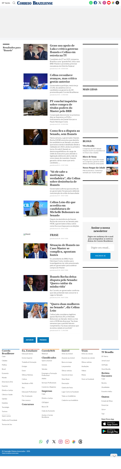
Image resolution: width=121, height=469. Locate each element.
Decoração (65, 383)
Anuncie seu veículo (88, 358)
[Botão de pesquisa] (13, 3)
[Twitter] (100, 4)
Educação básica (27, 354)
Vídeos (84, 371)
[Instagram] (104, 4)
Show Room (66, 379)
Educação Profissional (29, 392)
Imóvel (65, 350)
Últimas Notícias (27, 375)
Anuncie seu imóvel (68, 358)
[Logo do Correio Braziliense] (35, 3)
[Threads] (117, 4)
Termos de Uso (7, 424)
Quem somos (6, 416)
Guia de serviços (67, 375)
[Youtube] (109, 4)
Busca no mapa (67, 362)
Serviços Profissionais (49, 383)
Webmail (45, 354)
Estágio (24, 366)
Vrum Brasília (106, 369)
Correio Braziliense (8, 352)
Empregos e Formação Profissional (49, 374)
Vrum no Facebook (88, 379)
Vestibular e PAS (27, 383)
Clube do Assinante (48, 411)
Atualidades (106, 387)
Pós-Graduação (27, 396)
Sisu (23, 387)
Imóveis (44, 365)
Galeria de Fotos (67, 387)
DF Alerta (105, 356)
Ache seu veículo (87, 354)
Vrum (85, 350)
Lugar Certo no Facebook (70, 392)
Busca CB (45, 407)
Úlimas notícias (67, 371)
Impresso (47, 391)
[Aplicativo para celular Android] (110, 431)
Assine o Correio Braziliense (47, 416)
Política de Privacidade (9, 420)
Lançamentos (66, 366)
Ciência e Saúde (7, 394)
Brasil (4, 369)
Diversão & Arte (7, 382)
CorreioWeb (48, 350)
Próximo (43, 340)
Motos (84, 375)
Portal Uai (105, 405)
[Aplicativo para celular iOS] (110, 424)
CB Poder (105, 365)
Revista (104, 383)
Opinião (4, 399)
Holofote (5, 403)
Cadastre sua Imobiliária (70, 400)
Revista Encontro (107, 374)
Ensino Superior (27, 358)
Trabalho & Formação (29, 362)
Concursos (28, 404)
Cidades (4, 361)
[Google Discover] (113, 3)
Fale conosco (26, 400)
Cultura (24, 379)
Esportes (5, 386)
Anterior (29, 340)
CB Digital (45, 402)
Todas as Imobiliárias (69, 396)
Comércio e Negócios (49, 387)
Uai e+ (104, 409)
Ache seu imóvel (67, 354)
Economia (5, 373)
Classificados (49, 357)
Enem (24, 371)
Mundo (4, 377)
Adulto (44, 378)
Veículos (44, 369)
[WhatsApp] (91, 4)
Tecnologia (5, 407)
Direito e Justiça (7, 390)
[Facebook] (95, 4)
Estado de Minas (107, 401)
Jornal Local (106, 361)
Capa (3, 356)
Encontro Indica (107, 391)
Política (4, 365)
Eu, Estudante (29, 350)
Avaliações (85, 366)
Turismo (4, 411)
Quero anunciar (47, 361)
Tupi (103, 414)
